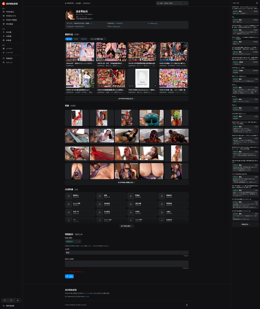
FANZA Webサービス (82, 296)
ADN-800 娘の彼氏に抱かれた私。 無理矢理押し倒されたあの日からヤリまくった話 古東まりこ (245, 58)
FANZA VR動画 (11, 20)
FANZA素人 (10, 12)
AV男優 (8, 36)
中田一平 (76, 212)
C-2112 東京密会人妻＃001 (239, 174)
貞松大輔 (138, 203)
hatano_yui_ (117, 26)
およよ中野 (76, 203)
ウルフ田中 (138, 220)
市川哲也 (107, 212)
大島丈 (168, 212)
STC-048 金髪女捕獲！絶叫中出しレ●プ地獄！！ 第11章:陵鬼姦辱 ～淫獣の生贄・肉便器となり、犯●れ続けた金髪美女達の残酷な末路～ (245, 48)
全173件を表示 (125, 226)
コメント (9, 62)
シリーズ (9, 52)
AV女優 (8, 32)
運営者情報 (10, 306)
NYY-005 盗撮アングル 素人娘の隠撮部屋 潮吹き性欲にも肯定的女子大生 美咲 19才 (245, 186)
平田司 (137, 212)
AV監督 (8, 40)
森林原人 (76, 195)
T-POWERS (119, 23)
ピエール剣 (107, 220)
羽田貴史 (169, 203)
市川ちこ (234, 85)
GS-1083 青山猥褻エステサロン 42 (241, 199)
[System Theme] (11, 300)
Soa (233, 17)
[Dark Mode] (18, 300)
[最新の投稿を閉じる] (257, 3)
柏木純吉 (107, 203)
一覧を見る (244, 224)
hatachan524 (79, 26)
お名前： (68, 249)
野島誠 (137, 195)
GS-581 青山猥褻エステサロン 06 (241, 211)
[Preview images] (93, 59)
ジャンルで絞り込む (96, 39)
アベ (74, 220)
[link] (86, 3)
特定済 (76, 39)
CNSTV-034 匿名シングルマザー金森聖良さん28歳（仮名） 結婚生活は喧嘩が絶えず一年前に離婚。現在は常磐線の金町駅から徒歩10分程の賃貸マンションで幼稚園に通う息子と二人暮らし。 (245, 26)
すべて (69, 39)
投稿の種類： (69, 238)
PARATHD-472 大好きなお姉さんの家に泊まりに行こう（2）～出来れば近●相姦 (245, 148)
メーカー (9, 48)
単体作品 (84, 39)
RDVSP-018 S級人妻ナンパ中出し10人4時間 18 (245, 135)
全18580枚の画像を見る (125, 182)
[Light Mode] (5, 300)
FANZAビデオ (11, 16)
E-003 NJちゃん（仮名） (238, 68)
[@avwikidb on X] (186, 305)
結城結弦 (169, 220)
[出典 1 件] (92, 18)
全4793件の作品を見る (125, 99)
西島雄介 (169, 195)
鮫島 (105, 195)
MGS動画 (9, 24)
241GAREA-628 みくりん (239, 113)
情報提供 (9, 58)
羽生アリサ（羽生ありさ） (239, 76)
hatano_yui (153, 23)
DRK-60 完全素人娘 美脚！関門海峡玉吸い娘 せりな (245, 161)
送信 (71, 276)
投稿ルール (79, 246)
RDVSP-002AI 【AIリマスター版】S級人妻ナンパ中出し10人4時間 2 (245, 123)
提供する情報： (70, 259)
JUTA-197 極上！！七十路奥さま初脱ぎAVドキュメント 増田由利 (245, 38)
